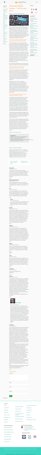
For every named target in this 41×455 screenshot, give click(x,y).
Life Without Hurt (21, 151)
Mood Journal (6, 441)
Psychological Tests (7, 439)
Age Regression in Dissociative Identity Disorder (34, 31)
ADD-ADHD (6, 407)
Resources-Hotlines (7, 434)
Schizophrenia (29, 410)
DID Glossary (5, 33)
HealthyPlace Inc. (12, 454)
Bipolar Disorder (7, 417)
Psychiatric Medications (8, 429)
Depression (6, 419)
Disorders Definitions (8, 427)
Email (10, 386)
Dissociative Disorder (19, 406)
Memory (4, 14)
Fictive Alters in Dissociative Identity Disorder (34, 19)
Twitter (24, 156)
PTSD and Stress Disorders (31, 405)
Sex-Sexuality (29, 417)
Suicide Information (7, 436)
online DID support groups (16, 132)
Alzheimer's (6, 412)
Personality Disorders (19, 421)
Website (10, 391)
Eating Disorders (18, 409)
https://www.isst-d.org (16, 313)
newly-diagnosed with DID (20, 88)
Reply (10, 178)
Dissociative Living (33, 21)
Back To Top (5, 397)
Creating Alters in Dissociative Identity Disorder (34, 50)
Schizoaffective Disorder (31, 419)
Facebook (15, 156)
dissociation (16, 82)
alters (25, 60)
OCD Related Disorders (19, 416)
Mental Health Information (9, 432)
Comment (11, 373)
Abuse (5, 405)
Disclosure (5, 39)
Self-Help (28, 412)
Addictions (6, 410)
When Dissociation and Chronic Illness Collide (14, 162)
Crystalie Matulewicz (20, 13)
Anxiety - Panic (7, 414)
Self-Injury (28, 414)
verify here (26, 430)
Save (11, 396)
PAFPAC (20, 149)
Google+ (19, 156)
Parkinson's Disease (19, 418)
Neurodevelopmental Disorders (19, 414)
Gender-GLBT (18, 411)
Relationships (5, 15)
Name (10, 382)
